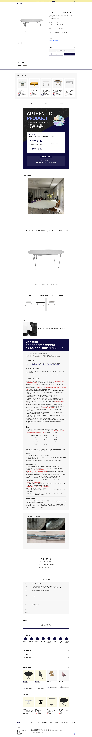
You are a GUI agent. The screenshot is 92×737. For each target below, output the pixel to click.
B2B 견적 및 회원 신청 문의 (64, 722)
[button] (17, 42)
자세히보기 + (62, 28)
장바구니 (57, 54)
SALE (42, 6)
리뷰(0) (46, 103)
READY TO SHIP (33, 6)
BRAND (38, 6)
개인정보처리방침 (44, 722)
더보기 (68, 667)
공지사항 (51, 722)
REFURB (27, 6)
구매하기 (69, 54)
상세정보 (31, 103)
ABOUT (32, 722)
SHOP (18, 6)
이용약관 (38, 722)
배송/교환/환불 (61, 103)
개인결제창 (56, 722)
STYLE (45, 6)
